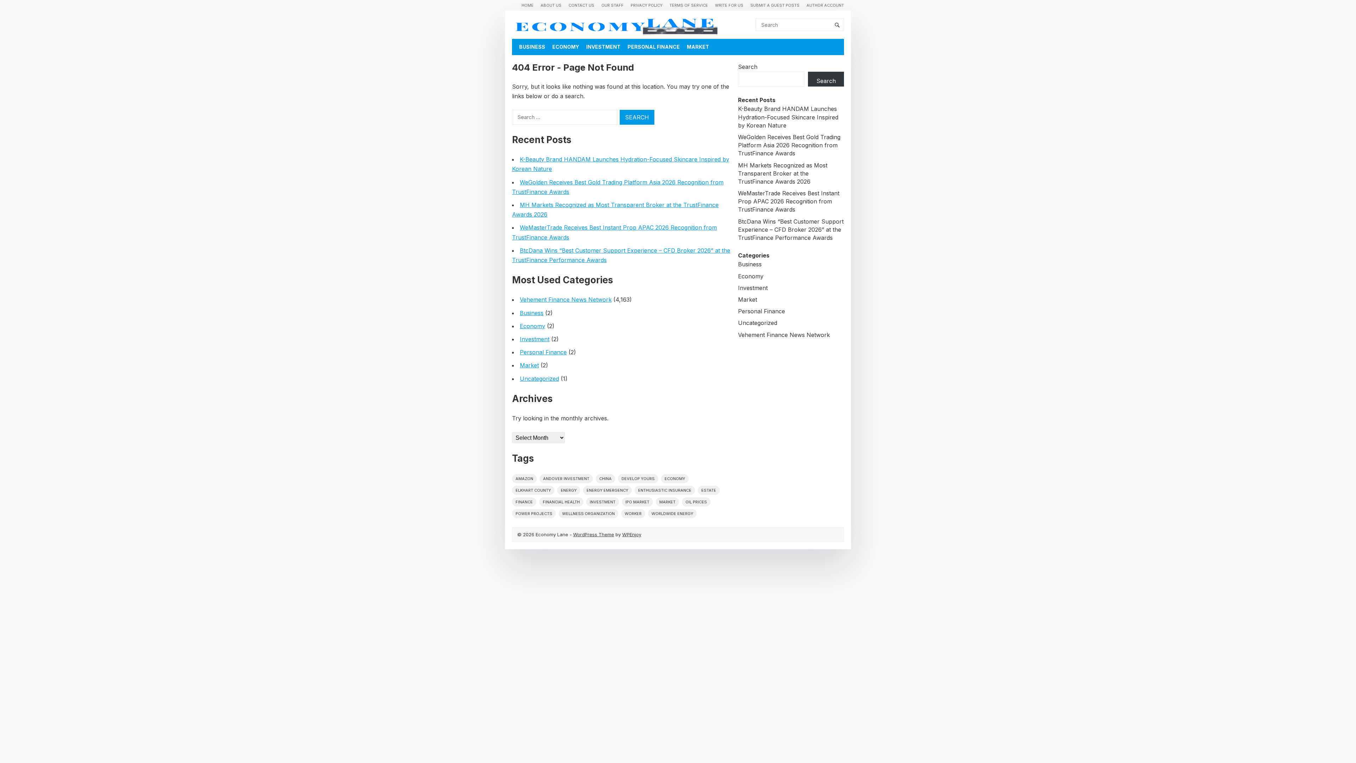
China (605, 478)
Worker (633, 513)
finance (524, 501)
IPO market (637, 501)
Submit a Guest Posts (774, 5)
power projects (534, 513)
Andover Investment (566, 478)
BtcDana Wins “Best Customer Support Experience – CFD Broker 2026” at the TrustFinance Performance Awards (791, 229)
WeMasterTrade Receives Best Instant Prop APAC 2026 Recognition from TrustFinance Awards (788, 201)
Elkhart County (533, 490)
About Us (551, 5)
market (667, 501)
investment (602, 501)
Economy (565, 47)
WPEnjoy (631, 534)
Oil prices (696, 501)
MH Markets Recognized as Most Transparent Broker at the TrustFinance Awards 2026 (782, 173)
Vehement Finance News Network (566, 299)
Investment (603, 47)
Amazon (524, 478)
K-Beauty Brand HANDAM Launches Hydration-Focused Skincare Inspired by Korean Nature (788, 117)
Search (747, 66)
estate (708, 490)
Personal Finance (654, 47)
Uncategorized (539, 378)
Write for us (729, 5)
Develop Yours (638, 478)
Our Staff (612, 5)
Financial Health (561, 501)
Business (532, 47)
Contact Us (581, 5)
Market (698, 47)
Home (528, 5)
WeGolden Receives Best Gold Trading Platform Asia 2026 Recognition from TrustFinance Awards (789, 145)
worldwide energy (672, 513)
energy (569, 490)
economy (675, 478)
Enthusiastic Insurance (664, 490)
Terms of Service (689, 5)
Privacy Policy (646, 5)
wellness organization (588, 513)
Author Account (825, 5)
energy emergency (607, 490)
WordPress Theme (593, 534)
